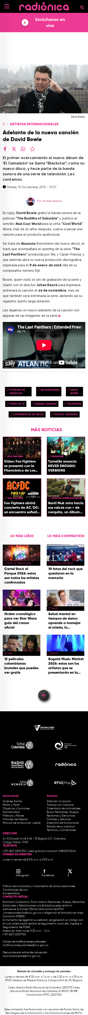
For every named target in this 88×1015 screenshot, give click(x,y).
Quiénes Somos (12, 801)
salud (54, 608)
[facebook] (5, 149)
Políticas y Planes (13, 815)
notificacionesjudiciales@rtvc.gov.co (25, 945)
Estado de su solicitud (60, 826)
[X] (14, 149)
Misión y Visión (11, 805)
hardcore (57, 456)
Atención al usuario (59, 801)
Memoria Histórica (62, 563)
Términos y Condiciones (61, 830)
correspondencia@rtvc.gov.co (22, 913)
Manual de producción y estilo (22, 823)
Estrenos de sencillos (17, 391)
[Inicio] (44, 5)
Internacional (50, 389)
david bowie (74, 391)
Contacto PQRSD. (14, 916)
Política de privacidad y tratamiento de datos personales (39, 886)
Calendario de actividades (64, 808)
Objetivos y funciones (16, 808)
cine (9, 608)
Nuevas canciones (66, 414)
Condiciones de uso (15, 890)
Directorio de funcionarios (63, 823)
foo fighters (15, 456)
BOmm (54, 653)
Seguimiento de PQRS (16, 927)
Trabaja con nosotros (60, 805)
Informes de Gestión (15, 819)
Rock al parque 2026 (19, 563)
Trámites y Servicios (59, 819)
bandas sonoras (46, 403)
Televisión (74, 403)
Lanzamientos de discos (28, 414)
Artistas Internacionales (34, 124)
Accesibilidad (11, 893)
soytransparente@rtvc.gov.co (21, 956)
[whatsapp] (23, 149)
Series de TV (17, 403)
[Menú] (7, 6)
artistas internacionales (66, 498)
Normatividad (11, 812)
